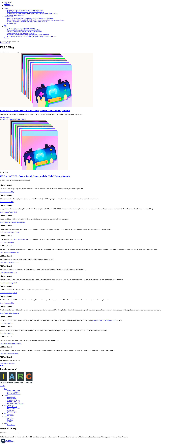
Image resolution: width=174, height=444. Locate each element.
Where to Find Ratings (32, 13)
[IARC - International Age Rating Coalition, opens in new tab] (16, 382)
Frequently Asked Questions (15, 15)
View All (2, 119)
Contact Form (11, 425)
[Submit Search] (18, 52)
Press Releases (16, 119)
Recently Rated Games (13, 394)
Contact (6, 38)
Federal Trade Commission (20, 239)
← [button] (0, 365)
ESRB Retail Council (13, 402)
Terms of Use (7, 440)
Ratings (6, 8)
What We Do (21, 28)
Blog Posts (9, 119)
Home (5, 389)
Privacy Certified (8, 5)
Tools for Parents (8, 17)
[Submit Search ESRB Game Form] (18, 41)
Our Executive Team (24, 31)
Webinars (23, 119)
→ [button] (2, 365)
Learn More (7, 192)
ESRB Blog (10, 415)
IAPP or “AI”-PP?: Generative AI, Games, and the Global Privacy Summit (35, 110)
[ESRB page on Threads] (1, 435)
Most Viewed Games (13, 392)
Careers (9, 421)
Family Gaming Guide (35, 20)
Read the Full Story (5, 117)
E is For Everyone (31, 36)
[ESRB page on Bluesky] (5, 435)
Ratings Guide (25, 10)
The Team (10, 420)
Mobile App (27, 21)
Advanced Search (5, 43)
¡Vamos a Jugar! (11, 23)
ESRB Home (7, 2)
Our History (23, 30)
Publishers (7, 4)
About (5, 26)
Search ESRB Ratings (13, 390)
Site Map (2, 386)
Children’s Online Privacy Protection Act (104, 320)
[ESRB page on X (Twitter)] (3, 435)
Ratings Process (25, 12)
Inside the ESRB (28, 34)
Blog (5, 25)
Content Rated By (21, 33)
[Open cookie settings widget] (3, 441)
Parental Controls (30, 18)
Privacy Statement (9, 441)
